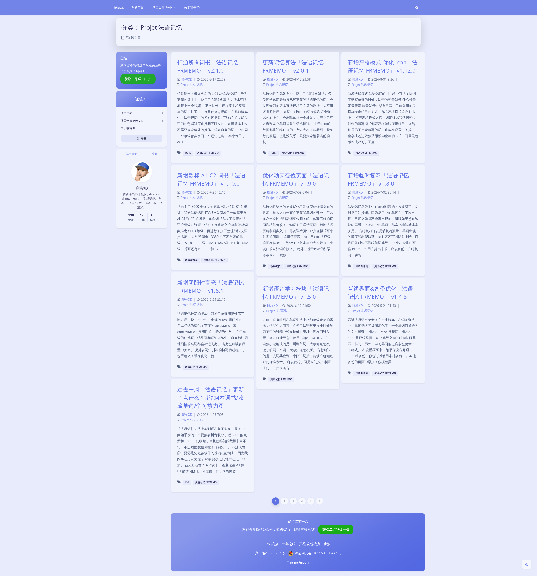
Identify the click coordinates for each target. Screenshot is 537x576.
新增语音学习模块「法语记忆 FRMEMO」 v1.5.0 (296, 292)
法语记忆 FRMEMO (208, 153)
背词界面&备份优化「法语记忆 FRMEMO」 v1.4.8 (380, 292)
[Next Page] (311, 501)
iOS (187, 482)
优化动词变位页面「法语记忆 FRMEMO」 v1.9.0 (296, 179)
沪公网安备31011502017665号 (318, 553)
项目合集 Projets (132, 120)
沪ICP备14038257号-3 (270, 553)
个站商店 (272, 544)
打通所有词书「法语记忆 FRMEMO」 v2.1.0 (208, 66)
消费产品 (126, 113)
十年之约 (289, 544)
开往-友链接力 (309, 544)
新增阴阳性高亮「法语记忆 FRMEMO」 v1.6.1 (210, 286)
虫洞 (327, 544)
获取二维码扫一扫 (138, 79)
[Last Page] (319, 501)
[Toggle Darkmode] (526, 564)
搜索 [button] (142, 138)
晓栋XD (119, 7)
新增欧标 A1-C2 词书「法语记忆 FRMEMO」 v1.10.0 (211, 179)
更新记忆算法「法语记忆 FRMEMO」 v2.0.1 (293, 66)
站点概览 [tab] (131, 154)
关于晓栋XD (128, 128)
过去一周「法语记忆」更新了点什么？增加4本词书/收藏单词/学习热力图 (210, 398)
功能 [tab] (154, 154)
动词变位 (275, 266)
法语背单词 (191, 260)
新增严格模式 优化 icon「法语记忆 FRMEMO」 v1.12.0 (383, 66)
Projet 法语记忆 (192, 85)
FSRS (188, 153)
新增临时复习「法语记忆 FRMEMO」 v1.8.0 (378, 179)
